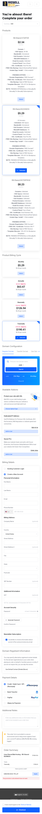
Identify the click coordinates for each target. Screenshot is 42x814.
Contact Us (14, 799)
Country (6, 530)
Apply (35, 774)
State (5, 564)
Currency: (8, 24)
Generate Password (14, 620)
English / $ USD (22, 795)
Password (7, 611)
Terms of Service (26, 804)
